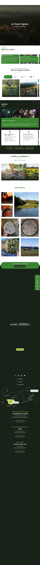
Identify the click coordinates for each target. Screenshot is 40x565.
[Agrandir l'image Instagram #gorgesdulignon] (30, 247)
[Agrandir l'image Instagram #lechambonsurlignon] (7, 198)
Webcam (37, 277)
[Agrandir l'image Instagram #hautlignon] (10, 247)
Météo (37, 280)
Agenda (37, 289)
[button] (31, 2)
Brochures (37, 286)
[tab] (8, 77)
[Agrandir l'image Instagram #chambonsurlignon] (26, 204)
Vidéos (37, 283)
